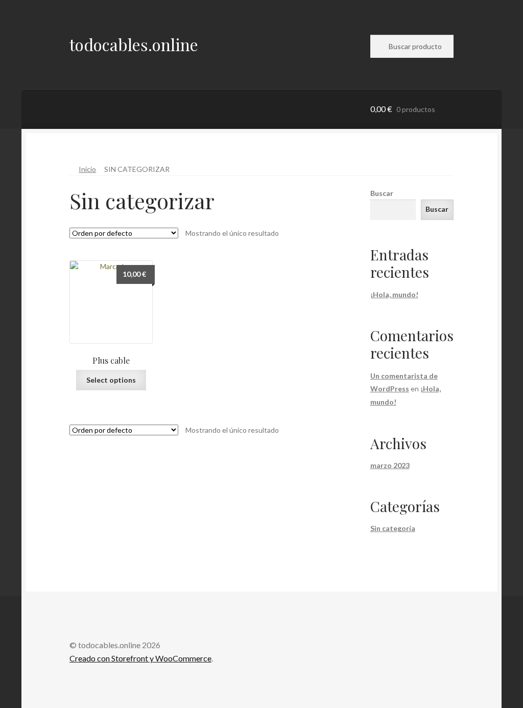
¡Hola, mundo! (394, 294)
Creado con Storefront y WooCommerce (140, 658)
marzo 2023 (390, 465)
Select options (111, 379)
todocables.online (133, 44)
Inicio (87, 169)
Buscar (381, 193)
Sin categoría (392, 528)
